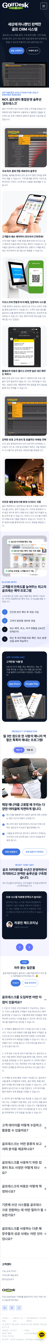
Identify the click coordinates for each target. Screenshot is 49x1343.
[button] (19, 947)
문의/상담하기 (8, 1279)
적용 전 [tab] (19, 750)
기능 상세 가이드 (9, 1271)
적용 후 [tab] (30, 750)
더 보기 (16, 983)
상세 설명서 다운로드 (35, 852)
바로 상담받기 (11, 852)
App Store (14, 684)
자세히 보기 (33, 50)
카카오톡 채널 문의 (10, 1275)
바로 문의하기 (30, 983)
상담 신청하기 (17, 50)
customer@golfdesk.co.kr (35, 1333)
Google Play (31, 684)
